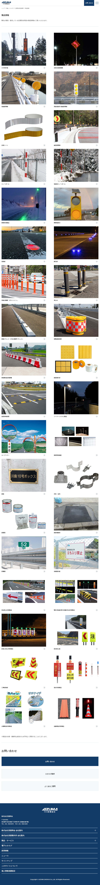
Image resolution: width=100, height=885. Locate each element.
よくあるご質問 (50, 786)
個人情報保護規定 (8, 871)
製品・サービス (10, 8)
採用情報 (5, 851)
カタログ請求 (50, 774)
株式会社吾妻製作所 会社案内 (13, 835)
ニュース (5, 856)
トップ (3, 8)
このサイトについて (10, 866)
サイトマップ (7, 861)
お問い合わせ (89, 3)
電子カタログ (7, 846)
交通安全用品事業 (19, 8)
